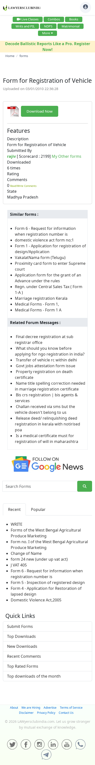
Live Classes (29, 19)
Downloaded (19, 162)
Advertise (50, 708)
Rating (13, 173)
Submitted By (19, 150)
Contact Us (66, 713)
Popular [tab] (38, 509)
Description (17, 138)
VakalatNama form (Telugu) (40, 257)
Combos (54, 19)
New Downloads (22, 646)
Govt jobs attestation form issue (45, 365)
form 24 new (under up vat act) (39, 559)
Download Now (40, 111)
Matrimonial (70, 26)
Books (73, 19)
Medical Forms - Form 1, (37, 304)
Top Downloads (21, 636)
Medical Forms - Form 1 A (38, 310)
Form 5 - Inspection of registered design (48, 582)
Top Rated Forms (22, 666)
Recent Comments (24, 656)
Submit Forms (20, 626)
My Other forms (66, 156)
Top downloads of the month (34, 676)
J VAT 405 (19, 565)
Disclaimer (26, 713)
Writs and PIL (25, 26)
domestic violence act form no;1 (44, 240)
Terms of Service (71, 708)
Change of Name (26, 553)
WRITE (16, 524)
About (14, 708)
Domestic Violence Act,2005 (36, 600)
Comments (17, 179)
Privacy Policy (46, 713)
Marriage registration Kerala (41, 298)
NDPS (48, 26)
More (46, 33)
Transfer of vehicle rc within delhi (46, 360)
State (12, 191)
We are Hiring (30, 708)
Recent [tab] (14, 509)
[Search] (84, 486)
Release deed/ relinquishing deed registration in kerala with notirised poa (47, 424)
